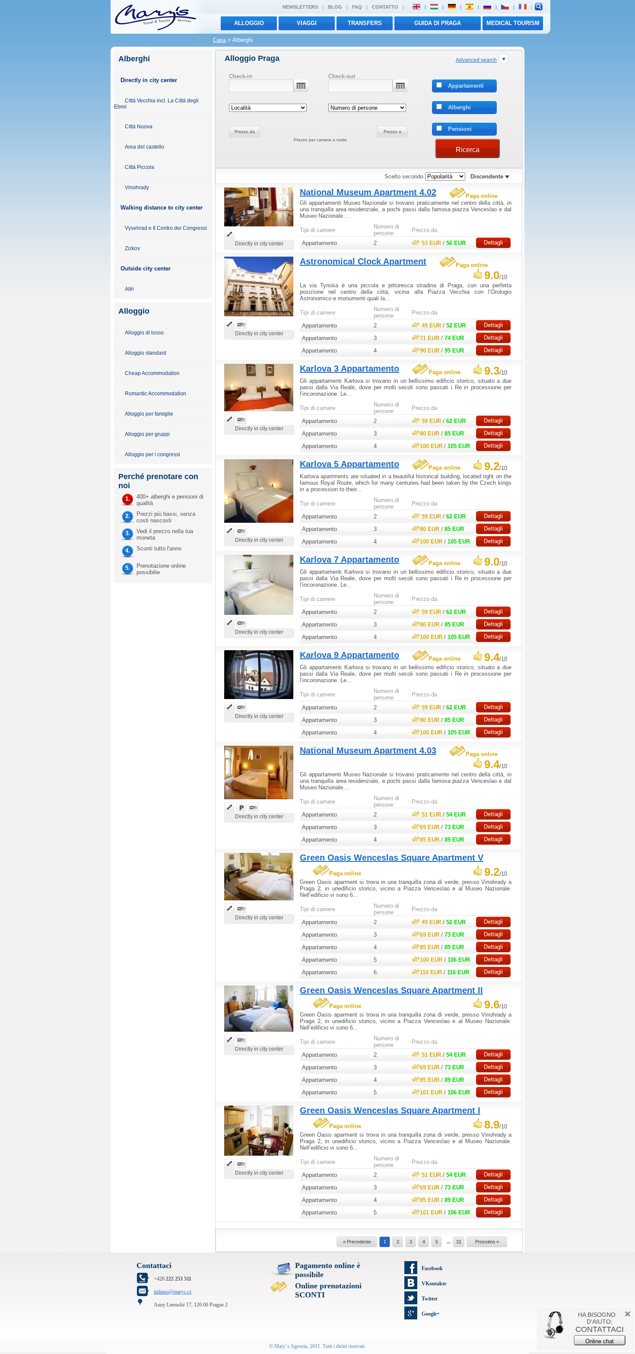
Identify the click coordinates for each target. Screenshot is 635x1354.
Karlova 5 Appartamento (349, 464)
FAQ (357, 7)
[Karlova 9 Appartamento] (258, 700)
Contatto (385, 7)
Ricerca (467, 149)
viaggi (307, 23)
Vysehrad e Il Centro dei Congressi (166, 228)
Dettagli (493, 242)
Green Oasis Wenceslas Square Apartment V (391, 857)
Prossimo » (487, 1241)
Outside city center (146, 268)
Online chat (599, 1341)
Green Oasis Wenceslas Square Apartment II (391, 990)
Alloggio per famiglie (149, 413)
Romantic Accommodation (155, 393)
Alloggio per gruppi (147, 434)
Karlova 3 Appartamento (349, 368)
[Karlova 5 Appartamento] (258, 524)
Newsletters (300, 7)
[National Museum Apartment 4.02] (258, 227)
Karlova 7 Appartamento (349, 559)
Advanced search (476, 60)
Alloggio (249, 23)
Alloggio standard (145, 353)
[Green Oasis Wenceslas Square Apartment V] (258, 901)
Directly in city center (149, 80)
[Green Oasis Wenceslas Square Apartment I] (258, 1157)
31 (458, 1241)
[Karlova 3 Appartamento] (258, 412)
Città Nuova (138, 126)
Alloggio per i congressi (152, 454)
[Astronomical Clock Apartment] (258, 317)
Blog (335, 7)
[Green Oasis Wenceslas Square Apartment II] (258, 1033)
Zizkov (132, 248)
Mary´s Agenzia (290, 1346)
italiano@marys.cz (172, 1292)
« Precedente (357, 1241)
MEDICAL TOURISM (513, 23)
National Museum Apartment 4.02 (368, 192)
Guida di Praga (437, 23)
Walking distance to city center (162, 207)
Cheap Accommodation (152, 373)
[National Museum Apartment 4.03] (258, 800)
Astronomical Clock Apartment (363, 261)
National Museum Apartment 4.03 (368, 750)
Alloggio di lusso (144, 332)
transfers (365, 23)
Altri (129, 289)
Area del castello (144, 146)
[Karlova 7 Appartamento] (258, 616)
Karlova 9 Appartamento (349, 655)
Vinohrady (137, 187)
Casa (219, 40)
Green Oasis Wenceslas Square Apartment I (390, 1110)
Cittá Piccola (139, 167)
